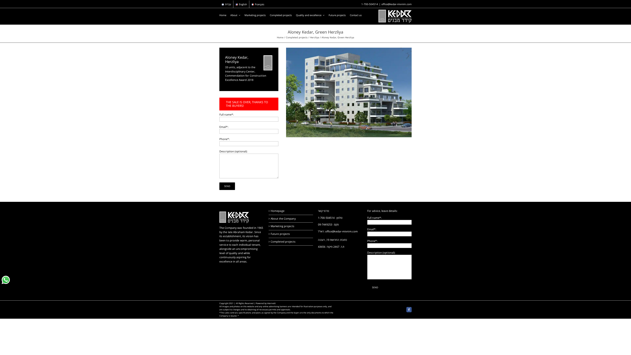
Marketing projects (282, 226)
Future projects (280, 234)
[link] (6, 280)
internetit (271, 303)
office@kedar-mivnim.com (396, 4)
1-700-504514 (369, 4)
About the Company (283, 218)
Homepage (277, 211)
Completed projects (283, 241)
